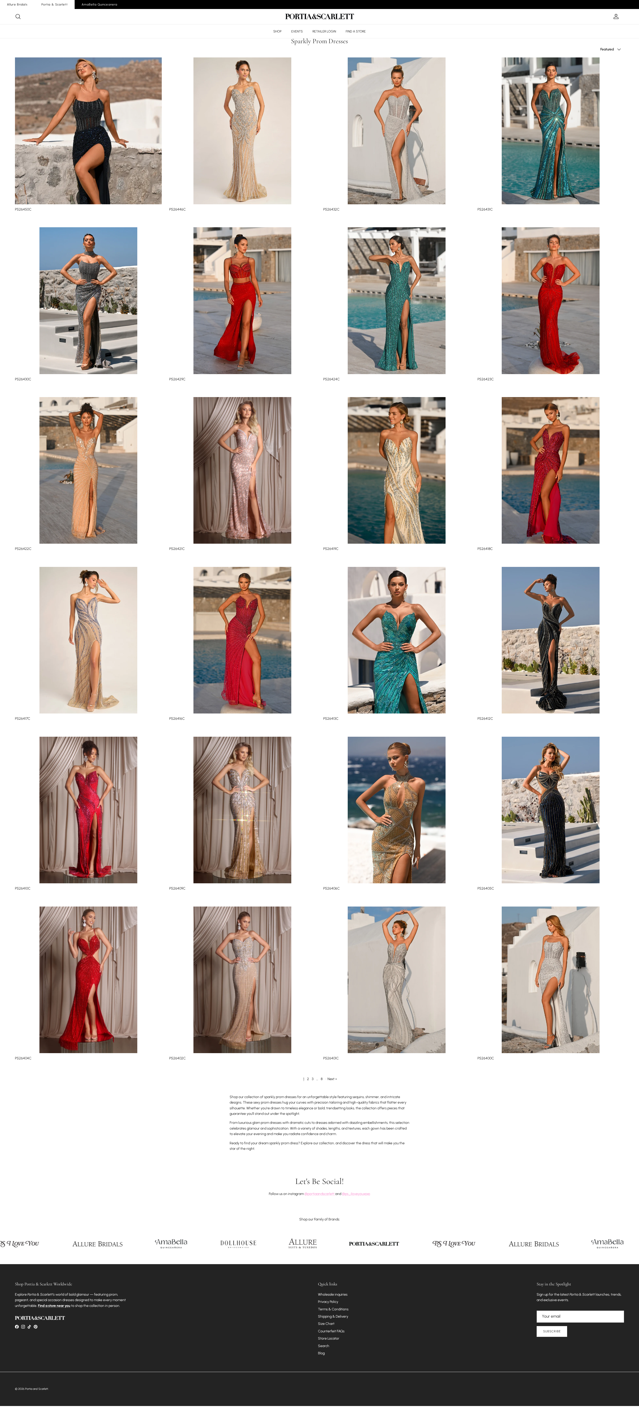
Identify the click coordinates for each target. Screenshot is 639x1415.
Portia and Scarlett (36, 1389)
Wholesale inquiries (332, 1294)
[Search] (18, 16)
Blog (321, 1353)
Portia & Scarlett (54, 4)
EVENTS (297, 31)
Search (323, 1346)
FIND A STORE (356, 31)
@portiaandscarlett (320, 1194)
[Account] (615, 16)
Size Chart (326, 1324)
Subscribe (552, 1331)
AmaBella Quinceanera (99, 4)
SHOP (277, 31)
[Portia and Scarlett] (319, 16)
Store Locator (328, 1338)
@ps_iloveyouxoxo (356, 1194)
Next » (332, 1079)
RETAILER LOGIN (324, 31)
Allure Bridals (17, 4)
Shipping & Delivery (333, 1316)
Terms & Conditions (333, 1309)
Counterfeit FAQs (331, 1331)
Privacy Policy (328, 1302)
